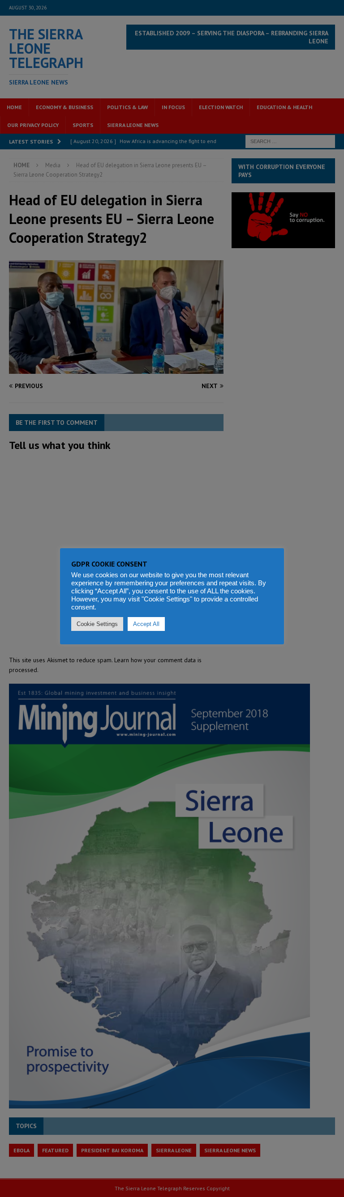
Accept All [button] (146, 624)
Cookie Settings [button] (97, 624)
